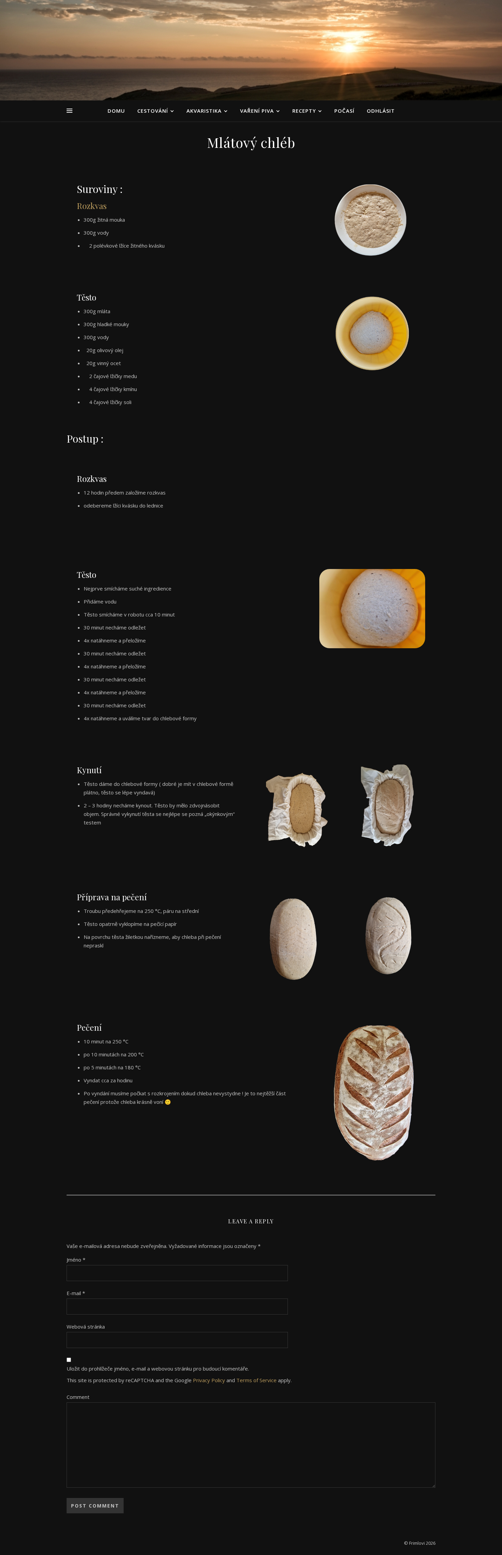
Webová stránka (86, 1326)
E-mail (76, 1293)
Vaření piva (257, 110)
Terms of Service (256, 1380)
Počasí (344, 110)
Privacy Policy (209, 1380)
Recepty (304, 110)
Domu (116, 110)
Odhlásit (381, 110)
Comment (78, 1396)
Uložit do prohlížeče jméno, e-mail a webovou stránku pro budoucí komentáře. (158, 1368)
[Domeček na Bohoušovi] (251, 50)
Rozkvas (92, 205)
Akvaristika (204, 110)
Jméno (76, 1259)
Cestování (152, 110)
